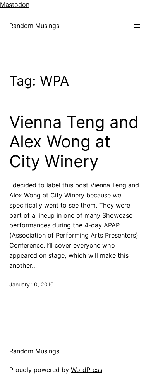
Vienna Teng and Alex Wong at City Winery (74, 141)
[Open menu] (137, 26)
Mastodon (14, 5)
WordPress (86, 370)
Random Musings (34, 26)
